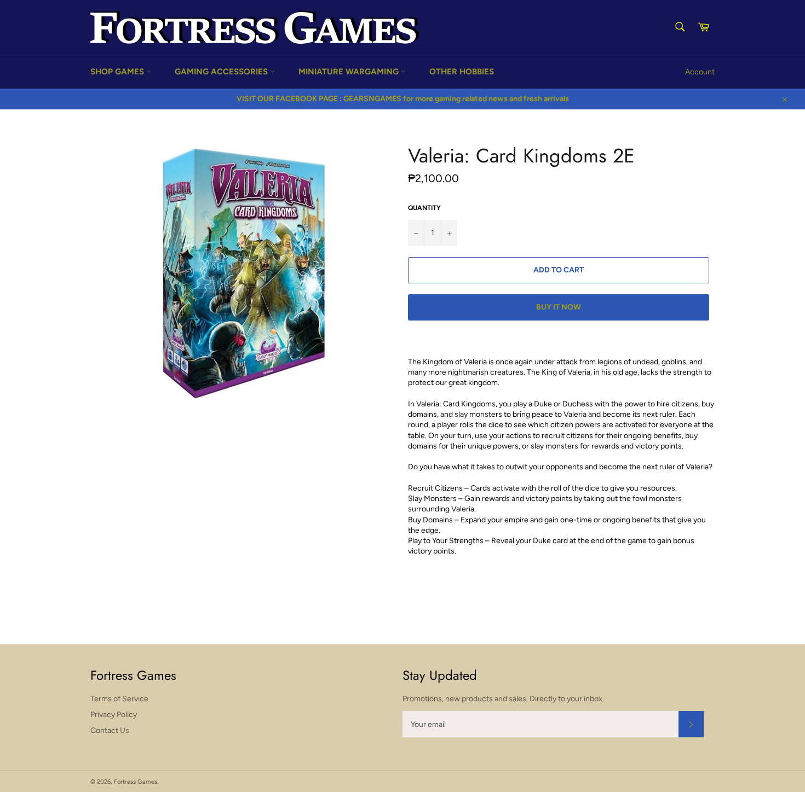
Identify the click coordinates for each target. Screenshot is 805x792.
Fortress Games (135, 781)
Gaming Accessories (222, 72)
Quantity (424, 208)
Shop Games (118, 72)
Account (700, 72)
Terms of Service (119, 698)
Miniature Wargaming (349, 72)
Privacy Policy (113, 714)
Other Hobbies (461, 72)
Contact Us (109, 730)
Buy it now (558, 307)
